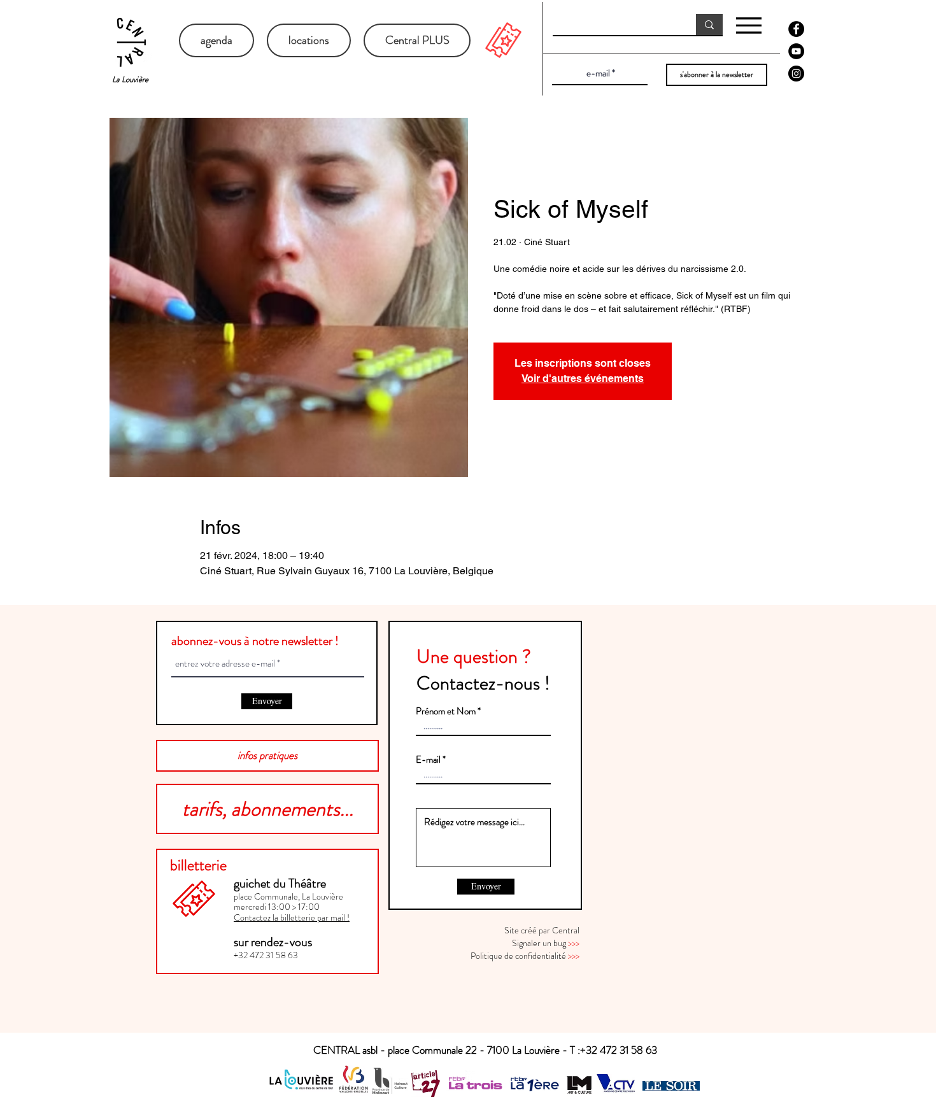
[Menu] (748, 25)
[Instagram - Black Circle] (796, 73)
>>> (573, 943)
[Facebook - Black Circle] (796, 29)
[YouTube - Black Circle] (796, 51)
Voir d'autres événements (582, 378)
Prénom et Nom (446, 711)
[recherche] (709, 24)
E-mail (428, 760)
